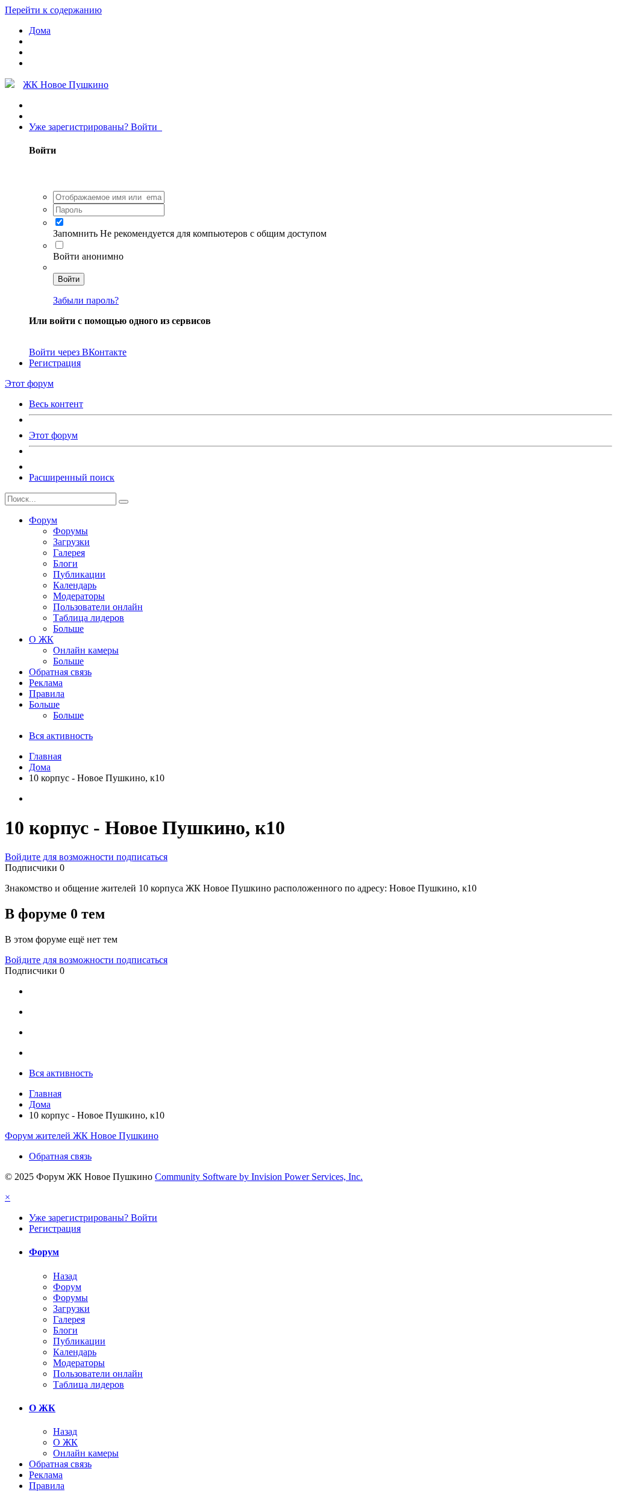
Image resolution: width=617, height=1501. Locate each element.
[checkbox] (59, 222)
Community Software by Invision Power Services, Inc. (259, 1177)
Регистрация (55, 363)
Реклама (46, 683)
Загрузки (71, 542)
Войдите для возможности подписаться (86, 857)
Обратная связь (60, 672)
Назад (65, 1276)
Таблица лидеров (88, 618)
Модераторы (79, 596)
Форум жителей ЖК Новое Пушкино (81, 1136)
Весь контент (56, 404)
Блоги (65, 563)
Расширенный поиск (71, 477)
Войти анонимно (88, 256)
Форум (43, 520)
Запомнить (76, 233)
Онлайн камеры (86, 650)
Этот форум (53, 435)
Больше (68, 628)
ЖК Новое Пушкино (65, 85)
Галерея (69, 553)
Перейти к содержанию (53, 10)
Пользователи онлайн (98, 607)
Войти (69, 279)
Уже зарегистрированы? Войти (95, 127)
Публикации (79, 574)
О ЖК (41, 639)
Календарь (74, 585)
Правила (46, 693)
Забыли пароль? (86, 300)
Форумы (70, 531)
